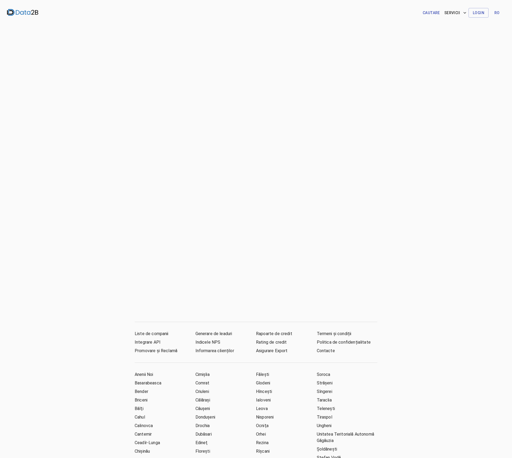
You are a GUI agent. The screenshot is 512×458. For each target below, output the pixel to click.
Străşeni (325, 382)
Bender (141, 391)
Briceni (141, 400)
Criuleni (202, 391)
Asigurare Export (271, 350)
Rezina (262, 442)
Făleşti (262, 374)
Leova (262, 408)
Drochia (202, 425)
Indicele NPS (208, 342)
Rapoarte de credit (274, 333)
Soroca (323, 374)
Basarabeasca (148, 382)
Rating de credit (271, 342)
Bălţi (139, 408)
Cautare (431, 13)
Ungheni (324, 425)
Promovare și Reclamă (156, 350)
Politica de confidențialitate (344, 342)
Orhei (261, 434)
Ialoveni (263, 400)
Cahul (140, 417)
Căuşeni (202, 408)
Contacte (326, 350)
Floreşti (202, 451)
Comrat (202, 382)
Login (478, 13)
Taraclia (324, 400)
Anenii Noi (144, 374)
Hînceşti (264, 391)
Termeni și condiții (334, 333)
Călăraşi (202, 400)
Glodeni (263, 382)
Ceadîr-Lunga (147, 442)
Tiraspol (324, 417)
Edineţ (201, 442)
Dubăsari (203, 434)
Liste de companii (152, 333)
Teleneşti (326, 408)
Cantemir (143, 434)
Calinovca (144, 425)
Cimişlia (202, 374)
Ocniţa (262, 425)
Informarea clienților (214, 350)
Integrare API (148, 342)
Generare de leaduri (213, 333)
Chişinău (142, 451)
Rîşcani (263, 451)
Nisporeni (265, 417)
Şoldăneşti (327, 449)
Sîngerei (324, 391)
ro (497, 13)
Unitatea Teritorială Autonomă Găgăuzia (345, 437)
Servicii (452, 13)
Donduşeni (205, 417)
